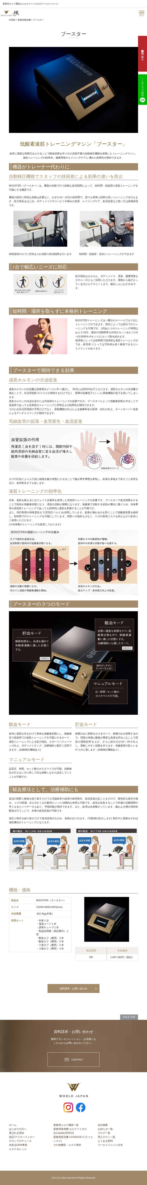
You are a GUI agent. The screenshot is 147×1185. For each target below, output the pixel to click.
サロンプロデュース (20, 1140)
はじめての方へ (18, 1128)
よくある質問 (105, 1140)
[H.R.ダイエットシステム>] (16, 13)
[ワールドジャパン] (6, 13)
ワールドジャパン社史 (110, 1144)
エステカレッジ (18, 1149)
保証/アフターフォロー (22, 1137)
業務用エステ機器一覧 (66, 1125)
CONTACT (77, 1059)
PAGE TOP (129, 1017)
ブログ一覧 (104, 1132)
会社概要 (103, 1125)
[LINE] (142, 89)
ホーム (12, 1125)
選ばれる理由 (16, 1132)
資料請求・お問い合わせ (73, 988)
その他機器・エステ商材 (67, 1144)
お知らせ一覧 (105, 1128)
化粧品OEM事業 (18, 1144)
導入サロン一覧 (106, 1137)
